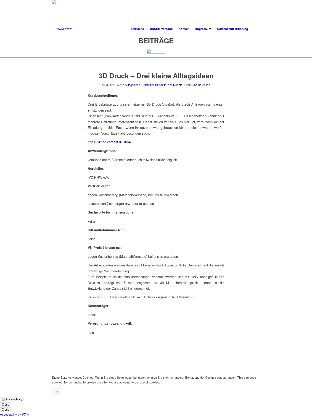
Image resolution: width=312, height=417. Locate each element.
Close (5, 404)
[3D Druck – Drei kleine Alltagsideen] (156, 58)
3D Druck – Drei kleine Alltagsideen (156, 75)
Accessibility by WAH (14, 414)
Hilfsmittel (148, 85)
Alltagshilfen (132, 85)
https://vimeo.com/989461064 (109, 141)
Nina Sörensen (200, 85)
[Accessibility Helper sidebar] (12, 399)
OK (56, 392)
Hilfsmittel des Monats (168, 85)
